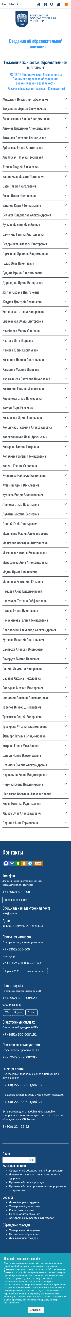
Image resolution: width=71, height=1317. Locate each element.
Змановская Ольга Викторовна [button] (22, 321)
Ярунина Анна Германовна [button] (20, 823)
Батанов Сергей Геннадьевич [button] (21, 205)
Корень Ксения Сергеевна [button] (19, 465)
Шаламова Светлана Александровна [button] (26, 794)
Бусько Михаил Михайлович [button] (21, 224)
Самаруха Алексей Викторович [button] (22, 649)
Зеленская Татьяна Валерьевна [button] (23, 311)
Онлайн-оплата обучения (24, 1214)
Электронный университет (25, 1206)
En (4, 4)
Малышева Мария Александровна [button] (25, 533)
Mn (11, 4)
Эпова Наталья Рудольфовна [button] (21, 803)
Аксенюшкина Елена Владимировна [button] (26, 118)
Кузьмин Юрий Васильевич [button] (20, 485)
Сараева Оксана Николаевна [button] (21, 678)
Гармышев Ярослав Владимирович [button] (25, 253)
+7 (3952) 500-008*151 (19, 1034)
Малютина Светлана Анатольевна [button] (25, 543)
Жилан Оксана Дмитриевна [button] (20, 292)
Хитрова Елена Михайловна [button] (20, 745)
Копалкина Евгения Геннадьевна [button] (24, 456)
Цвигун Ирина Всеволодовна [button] (21, 755)
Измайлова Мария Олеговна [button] (21, 330)
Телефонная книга (16, 899)
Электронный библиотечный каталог (31, 1218)
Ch (19, 4)
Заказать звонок (36, 971)
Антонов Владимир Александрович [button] (26, 128)
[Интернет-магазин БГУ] (45, 4)
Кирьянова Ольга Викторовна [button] (22, 398)
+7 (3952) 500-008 (16, 892)
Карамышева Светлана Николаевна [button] (26, 379)
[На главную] (39, 4)
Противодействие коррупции (27, 1182)
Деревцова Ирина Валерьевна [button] (22, 282)
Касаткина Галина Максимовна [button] (23, 388)
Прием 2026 (12, 971)
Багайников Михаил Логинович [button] (23, 176)
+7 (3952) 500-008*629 (19, 998)
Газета (32, 1012)
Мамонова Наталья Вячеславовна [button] (24, 552)
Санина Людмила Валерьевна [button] (22, 668)
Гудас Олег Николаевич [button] (18, 263)
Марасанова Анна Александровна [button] (25, 562)
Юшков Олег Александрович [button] (21, 813)
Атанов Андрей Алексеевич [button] (20, 166)
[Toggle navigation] (66, 4)
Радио (18, 1012)
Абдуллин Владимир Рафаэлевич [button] (25, 99)
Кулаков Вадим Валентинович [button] (22, 494)
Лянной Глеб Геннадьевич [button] (19, 523)
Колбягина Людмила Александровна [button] (27, 427)
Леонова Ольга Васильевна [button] (20, 504)
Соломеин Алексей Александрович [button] (25, 697)
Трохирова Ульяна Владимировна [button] (24, 726)
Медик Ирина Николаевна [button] (19, 572)
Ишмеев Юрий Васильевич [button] (20, 350)
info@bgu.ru (9, 913)
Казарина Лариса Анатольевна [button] (23, 359)
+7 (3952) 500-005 (16, 949)
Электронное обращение (24, 1230)
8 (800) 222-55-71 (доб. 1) (22, 1085)
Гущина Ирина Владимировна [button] (22, 273)
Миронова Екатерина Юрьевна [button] (22, 581)
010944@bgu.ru (11, 1004)
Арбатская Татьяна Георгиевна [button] (22, 157)
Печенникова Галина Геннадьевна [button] (25, 620)
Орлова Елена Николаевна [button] (20, 610)
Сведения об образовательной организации (36, 1170)
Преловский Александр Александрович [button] (29, 630)
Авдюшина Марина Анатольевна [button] (24, 109)
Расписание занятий (21, 1210)
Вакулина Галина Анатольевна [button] (23, 234)
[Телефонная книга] (58, 4)
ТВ (7, 1012)
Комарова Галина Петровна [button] (20, 446)
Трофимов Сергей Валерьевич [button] (22, 716)
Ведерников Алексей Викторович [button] (24, 244)
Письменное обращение (24, 1234)
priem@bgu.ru (10, 956)
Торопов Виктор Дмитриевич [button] (21, 707)
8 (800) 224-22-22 (15, 1126)
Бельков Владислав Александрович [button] (26, 215)
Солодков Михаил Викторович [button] (22, 687)
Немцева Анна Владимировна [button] (22, 591)
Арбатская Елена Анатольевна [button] (22, 147)
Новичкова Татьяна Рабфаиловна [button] (24, 601)
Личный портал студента (24, 1202)
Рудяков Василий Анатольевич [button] (23, 639)
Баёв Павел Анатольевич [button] (19, 186)
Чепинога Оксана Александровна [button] (24, 765)
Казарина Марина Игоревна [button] (20, 369)
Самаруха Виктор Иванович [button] (20, 659)
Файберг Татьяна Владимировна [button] (24, 736)
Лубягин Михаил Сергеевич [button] (20, 514)
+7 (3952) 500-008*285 (19, 1057)
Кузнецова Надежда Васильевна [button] (24, 475)
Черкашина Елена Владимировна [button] (24, 774)
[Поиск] (52, 4)
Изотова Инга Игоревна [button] (17, 340)
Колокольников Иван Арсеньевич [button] (24, 437)
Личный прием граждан (23, 1238)
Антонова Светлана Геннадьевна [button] (24, 138)
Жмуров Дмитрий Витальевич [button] (22, 301)
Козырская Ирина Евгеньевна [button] (22, 417)
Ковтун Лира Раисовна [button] (17, 408)
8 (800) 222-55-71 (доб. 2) (22, 1102)
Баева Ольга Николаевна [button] (19, 195)
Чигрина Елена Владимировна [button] (22, 784)
